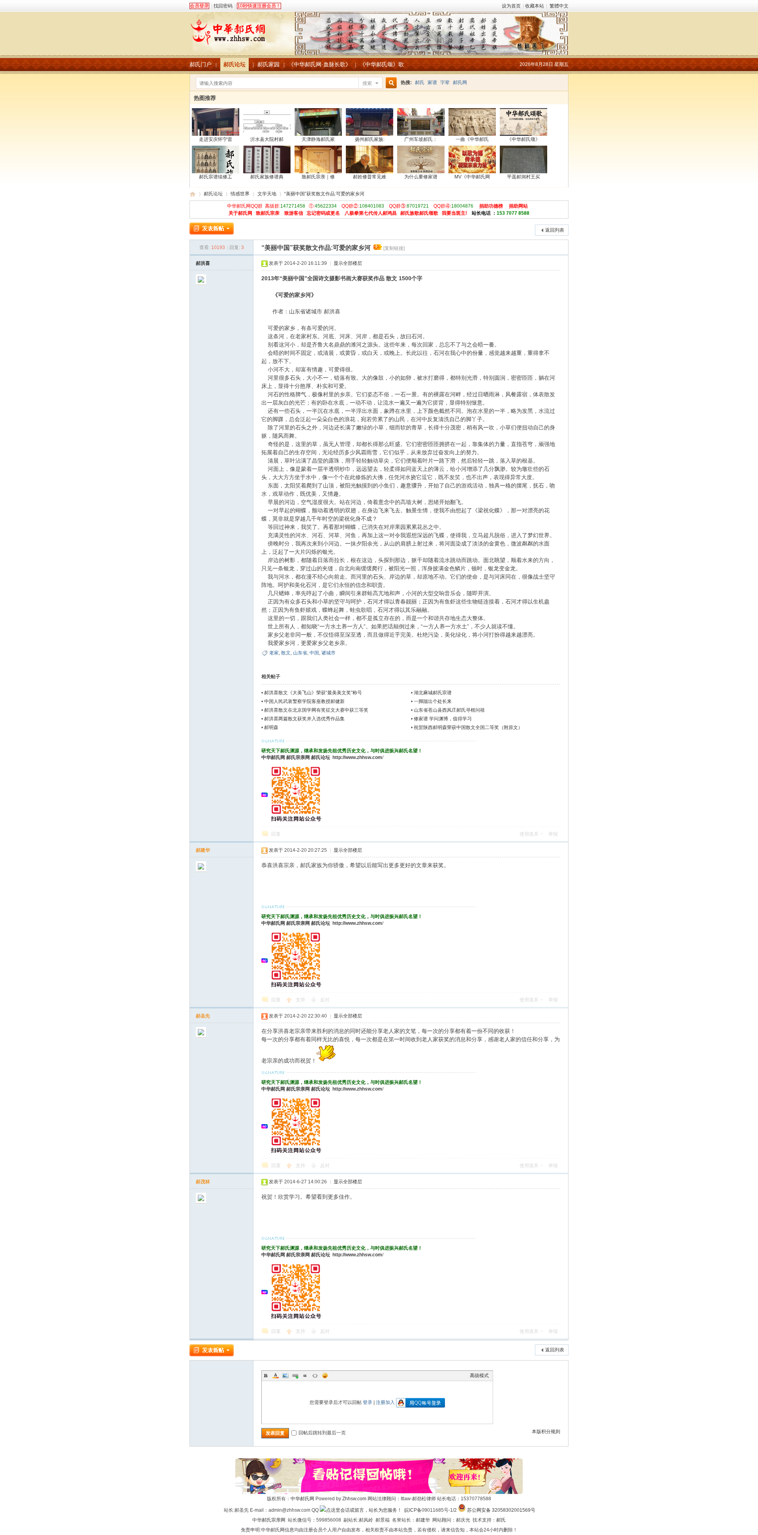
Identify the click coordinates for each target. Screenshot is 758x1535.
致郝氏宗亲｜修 (318, 177)
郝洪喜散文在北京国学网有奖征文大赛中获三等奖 (316, 710)
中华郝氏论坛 (193, 194)
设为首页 (511, 6)
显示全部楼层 (348, 263)
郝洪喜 (203, 263)
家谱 (432, 82)
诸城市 (328, 653)
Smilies (325, 1375)
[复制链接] (394, 248)
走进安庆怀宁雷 (215, 139)
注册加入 (385, 1402)
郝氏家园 (268, 64)
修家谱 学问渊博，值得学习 (443, 719)
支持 (301, 1000)
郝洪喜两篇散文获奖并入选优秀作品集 (304, 719)
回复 (276, 834)
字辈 (445, 82)
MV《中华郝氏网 (472, 177)
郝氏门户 (201, 64)
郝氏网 (460, 82)
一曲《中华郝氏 (472, 139)
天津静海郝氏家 (318, 139)
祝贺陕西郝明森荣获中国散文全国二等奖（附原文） (468, 727)
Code (315, 1375)
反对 (325, 1000)
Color (276, 1375)
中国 (314, 653)
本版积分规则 (546, 1431)
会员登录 (199, 6)
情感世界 (240, 194)
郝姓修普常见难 (369, 177)
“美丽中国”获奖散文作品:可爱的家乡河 (324, 194)
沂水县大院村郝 (266, 139)
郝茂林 (203, 1182)
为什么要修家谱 (420, 177)
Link (295, 1375)
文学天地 (266, 194)
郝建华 (203, 850)
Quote (305, 1375)
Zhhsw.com (354, 1498)
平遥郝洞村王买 (523, 177)
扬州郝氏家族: (370, 139)
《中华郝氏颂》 (523, 139)
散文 (286, 653)
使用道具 (529, 834)
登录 (367, 1402)
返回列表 (554, 230)
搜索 (367, 83)
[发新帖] (212, 228)
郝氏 (419, 82)
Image (285, 1375)
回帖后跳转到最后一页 (322, 1433)
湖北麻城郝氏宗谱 (433, 692)
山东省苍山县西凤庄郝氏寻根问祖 (449, 710)
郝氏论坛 (234, 64)
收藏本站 (534, 6)
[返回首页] (379, 29)
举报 (553, 834)
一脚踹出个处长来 (433, 701)
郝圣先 (203, 1016)
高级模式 (479, 1375)
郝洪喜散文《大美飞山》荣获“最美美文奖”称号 (313, 692)
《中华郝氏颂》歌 (382, 64)
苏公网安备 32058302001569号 (501, 1510)
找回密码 (223, 6)
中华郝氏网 (273, 757)
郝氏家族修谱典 (266, 177)
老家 (274, 653)
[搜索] (390, 83)
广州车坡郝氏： (420, 139)
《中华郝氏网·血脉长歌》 (319, 64)
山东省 (300, 653)
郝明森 (271, 727)
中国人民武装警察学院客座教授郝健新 (304, 701)
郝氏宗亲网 (298, 757)
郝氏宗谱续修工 (215, 177)
